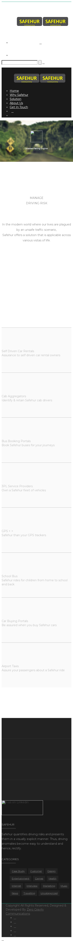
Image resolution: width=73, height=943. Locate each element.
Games (39, 878)
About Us (16, 103)
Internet (16, 885)
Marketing (49, 885)
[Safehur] (43, 25)
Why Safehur (19, 95)
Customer (36, 871)
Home (14, 91)
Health (52, 878)
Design (51, 871)
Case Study (18, 871)
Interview (32, 885)
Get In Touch (19, 107)
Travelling (29, 893)
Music (64, 885)
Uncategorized (49, 893)
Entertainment (20, 878)
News (15, 893)
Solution (15, 99)
